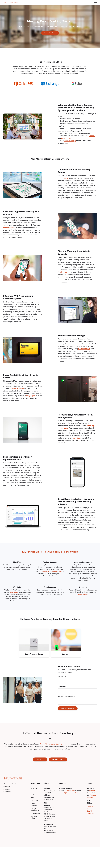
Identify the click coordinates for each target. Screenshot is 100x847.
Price (32, 794)
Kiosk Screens (57, 571)
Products (34, 791)
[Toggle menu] (95, 2)
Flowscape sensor (17, 388)
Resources (34, 800)
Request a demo (50, 33)
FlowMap (64, 178)
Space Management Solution (51, 744)
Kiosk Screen (14, 592)
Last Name (62, 686)
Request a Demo (58, 759)
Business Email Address (66, 697)
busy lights (77, 438)
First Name (62, 676)
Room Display (82, 594)
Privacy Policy (35, 813)
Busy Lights (31, 396)
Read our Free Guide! (67, 708)
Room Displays (44, 571)
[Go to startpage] (10, 2)
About (33, 797)
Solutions (34, 788)
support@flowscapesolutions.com (71, 793)
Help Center (70, 790)
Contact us (40, 759)
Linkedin (92, 790)
